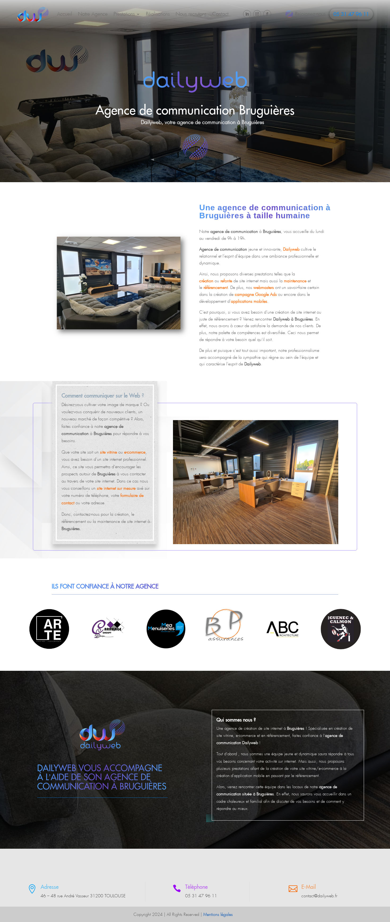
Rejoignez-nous (310, 14)
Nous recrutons (191, 14)
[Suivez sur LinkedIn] (247, 14)
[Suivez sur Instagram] (257, 14)
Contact (220, 14)
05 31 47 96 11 (351, 14)
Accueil (64, 14)
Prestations (124, 14)
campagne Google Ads (256, 294)
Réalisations (158, 14)
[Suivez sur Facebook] (267, 14)
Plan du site (247, 914)
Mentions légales (218, 914)
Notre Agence (93, 14)
